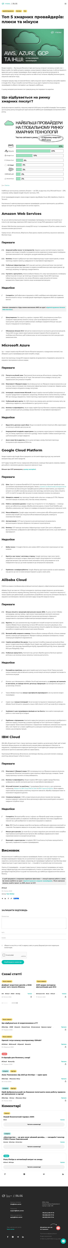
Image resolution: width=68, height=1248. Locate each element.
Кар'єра (13, 1071)
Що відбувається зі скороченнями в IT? (20, 1023)
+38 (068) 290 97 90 (48, 1215)
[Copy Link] (11, 898)
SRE (11, 1027)
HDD (13, 993)
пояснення (36, 1027)
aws (48, 993)
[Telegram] (2, 898)
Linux (12, 1098)
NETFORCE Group (52, 1239)
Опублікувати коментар (13, 962)
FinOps (11, 1162)
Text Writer (10, 894)
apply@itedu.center (16, 1217)
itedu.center (10, 1229)
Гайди (6, 1156)
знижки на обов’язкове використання (53, 486)
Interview (19, 1142)
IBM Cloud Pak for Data (29, 788)
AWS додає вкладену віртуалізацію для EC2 (46, 986)
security (12, 1061)
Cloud (5, 888)
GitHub (5, 1044)
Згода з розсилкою (46, 1236)
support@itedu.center (17, 1210)
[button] (65, 3)
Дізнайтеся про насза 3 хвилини (46, 1228)
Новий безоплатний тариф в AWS (18, 1117)
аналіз (17, 1027)
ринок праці (46, 1027)
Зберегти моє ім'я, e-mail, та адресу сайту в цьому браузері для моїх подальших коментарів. (31, 946)
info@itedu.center (15, 1204)
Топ (25, 11)
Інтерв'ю (5, 1071)
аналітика (26, 1027)
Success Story (15, 1079)
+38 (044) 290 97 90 (48, 1213)
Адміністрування (8, 11)
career (6, 1142)
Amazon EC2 (41, 993)
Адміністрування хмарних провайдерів (37, 881)
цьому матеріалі (30, 469)
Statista (7, 185)
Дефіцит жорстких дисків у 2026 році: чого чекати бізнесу (17, 986)
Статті (4, 1054)
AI (3, 993)
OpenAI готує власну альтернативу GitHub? (21, 1040)
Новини (6, 1113)
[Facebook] (8, 898)
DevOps (18, 11)
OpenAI (21, 1044)
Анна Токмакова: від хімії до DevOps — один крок (24, 1075)
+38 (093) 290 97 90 (48, 1217)
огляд (18, 993)
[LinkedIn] (5, 898)
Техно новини (7, 981)
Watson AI (17, 788)
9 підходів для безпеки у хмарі (16, 1058)
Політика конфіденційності (48, 1233)
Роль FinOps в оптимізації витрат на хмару (22, 1159)
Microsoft (13, 1044)
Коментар (5, 916)
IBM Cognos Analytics (46, 788)
